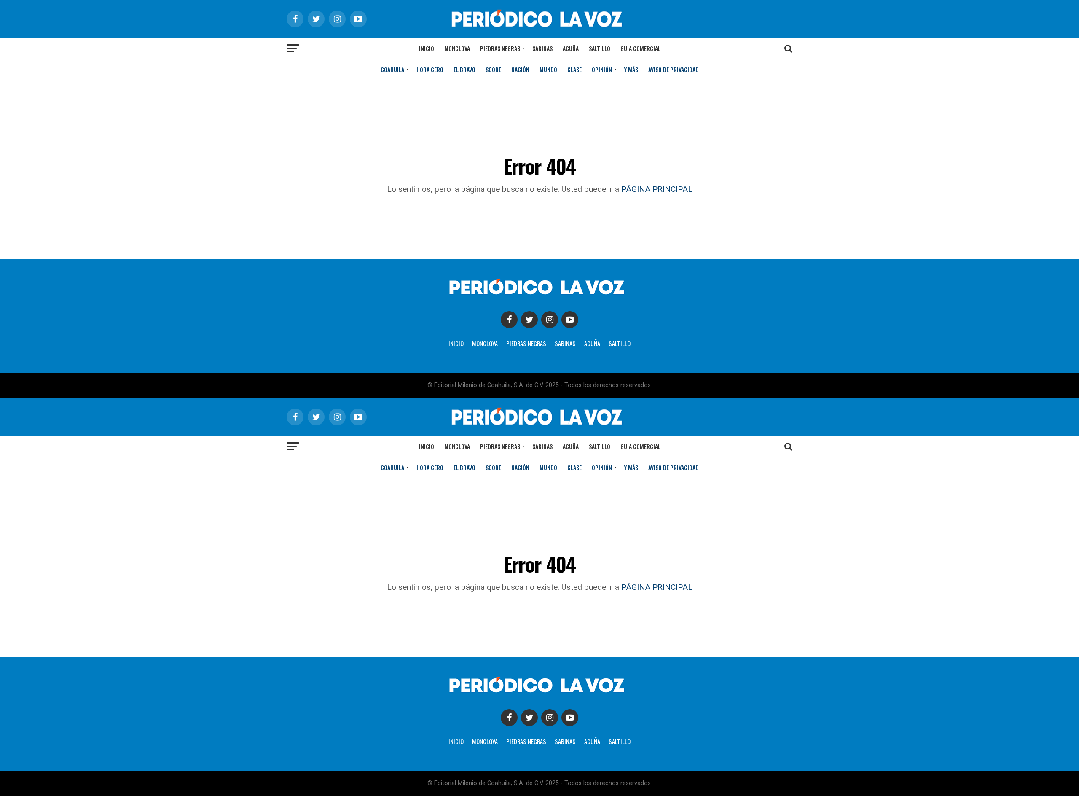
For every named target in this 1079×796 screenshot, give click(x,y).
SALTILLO (620, 343)
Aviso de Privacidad (673, 69)
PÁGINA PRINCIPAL (656, 189)
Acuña (571, 48)
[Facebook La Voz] (509, 319)
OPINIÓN (602, 69)
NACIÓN (520, 69)
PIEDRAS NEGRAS (526, 343)
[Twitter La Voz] (529, 319)
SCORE (493, 69)
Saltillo (599, 48)
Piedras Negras (500, 48)
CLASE (574, 69)
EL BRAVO (464, 69)
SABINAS (565, 343)
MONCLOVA (485, 343)
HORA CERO (429, 69)
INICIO (456, 343)
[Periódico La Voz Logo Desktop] (539, 29)
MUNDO (548, 69)
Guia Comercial (640, 48)
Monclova (457, 48)
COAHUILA (392, 69)
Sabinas (542, 48)
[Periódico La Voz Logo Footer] (539, 296)
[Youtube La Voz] (569, 319)
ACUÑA (592, 343)
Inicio (426, 48)
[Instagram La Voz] (549, 319)
